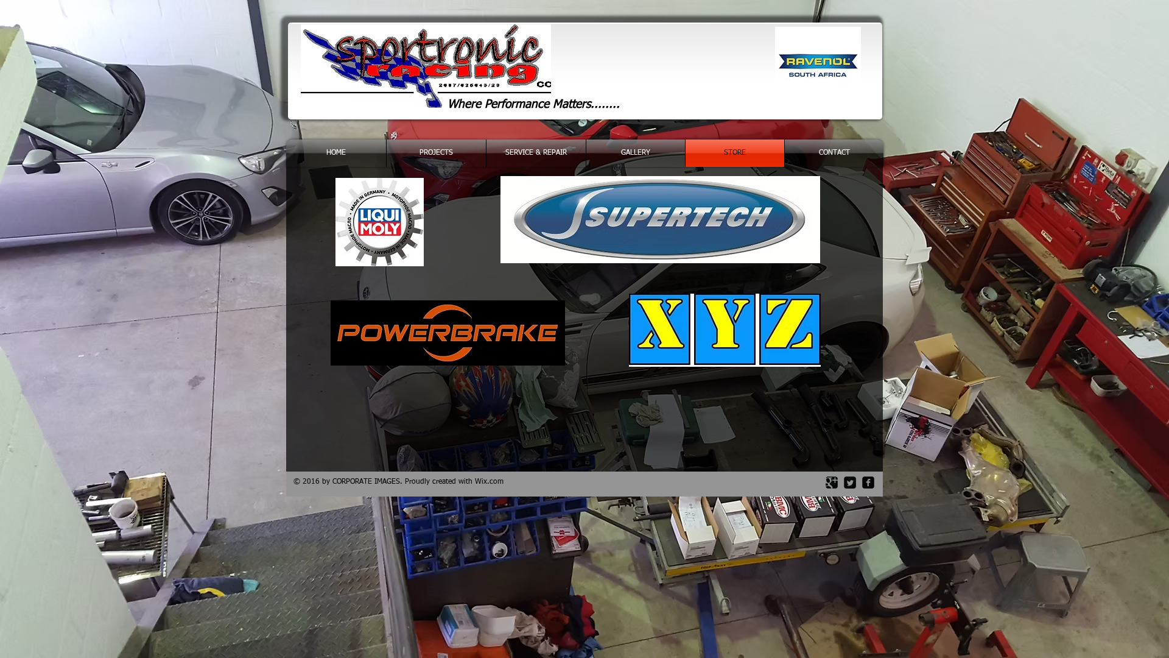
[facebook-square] (868, 482)
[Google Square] (832, 482)
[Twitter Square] (850, 482)
